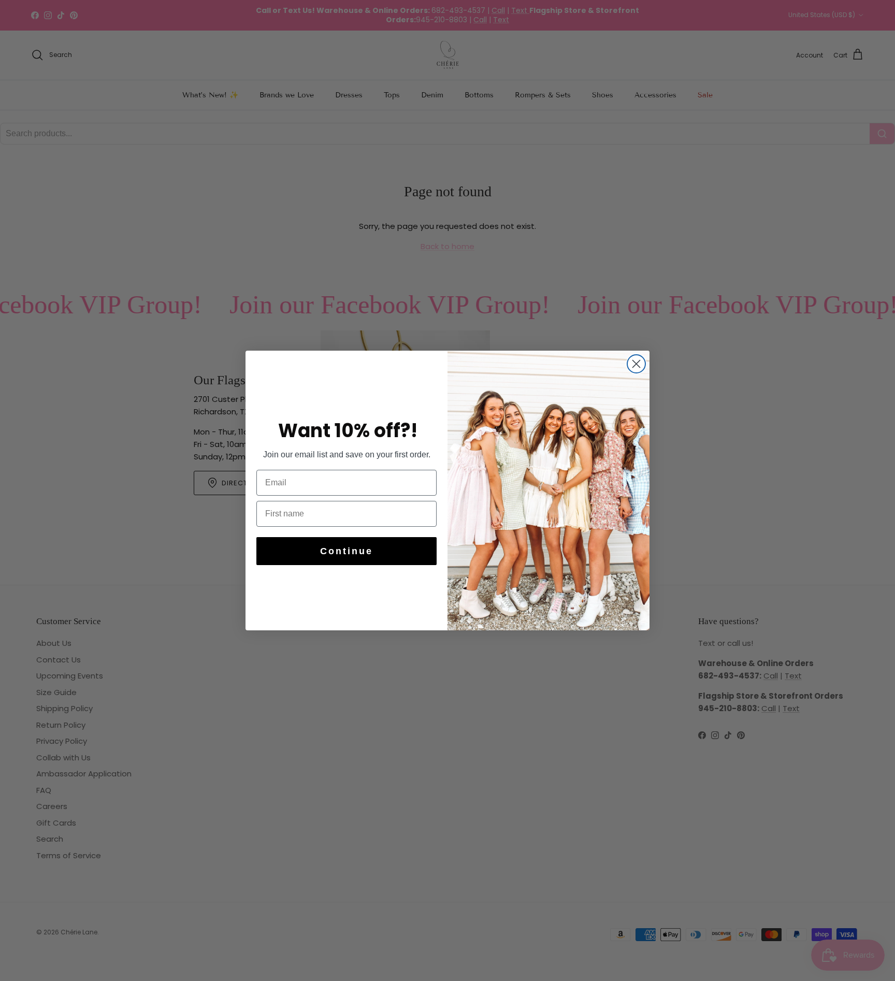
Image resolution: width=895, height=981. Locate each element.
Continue (346, 551)
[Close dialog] (636, 364)
